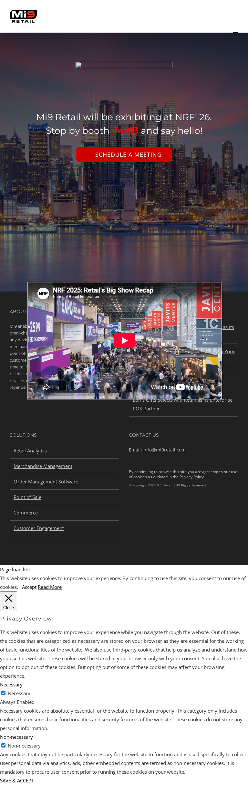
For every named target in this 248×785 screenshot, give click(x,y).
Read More (50, 587)
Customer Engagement (39, 528)
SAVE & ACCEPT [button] (17, 780)
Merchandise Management (43, 466)
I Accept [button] (27, 587)
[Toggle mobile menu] (235, 29)
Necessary (19, 693)
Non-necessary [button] (16, 737)
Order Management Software (46, 481)
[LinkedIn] (131, 507)
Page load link (15, 569)
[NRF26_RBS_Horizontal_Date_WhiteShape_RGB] (124, 64)
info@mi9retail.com (164, 450)
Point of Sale (27, 497)
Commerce (26, 512)
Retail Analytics (30, 450)
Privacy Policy (192, 477)
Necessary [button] (11, 684)
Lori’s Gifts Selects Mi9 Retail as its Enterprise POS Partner (182, 404)
